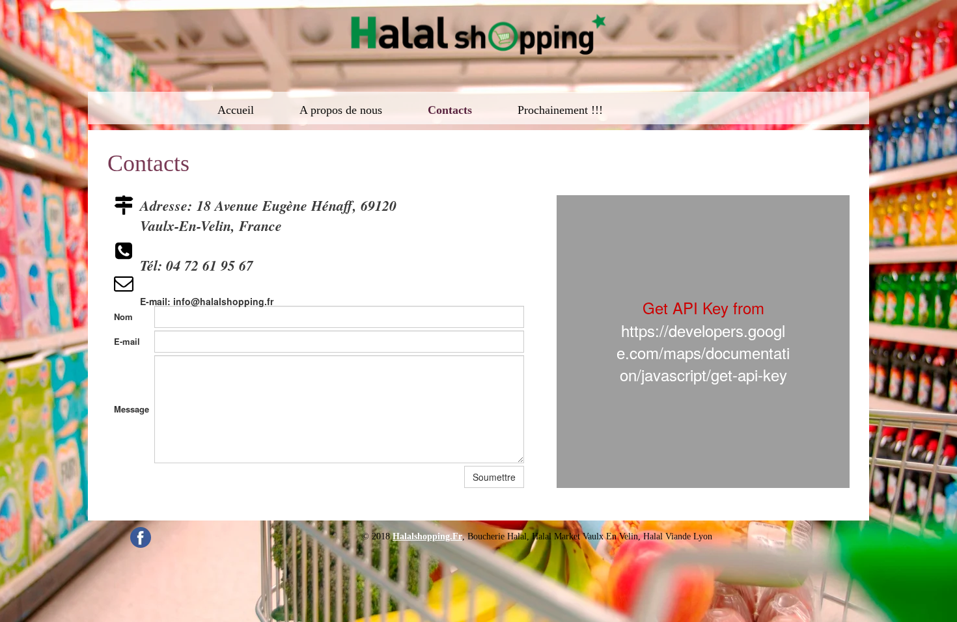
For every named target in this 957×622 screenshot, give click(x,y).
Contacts (450, 109)
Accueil (235, 109)
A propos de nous (340, 109)
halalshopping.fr (427, 536)
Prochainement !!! (560, 109)
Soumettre (494, 476)
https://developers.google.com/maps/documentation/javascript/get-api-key (703, 352)
